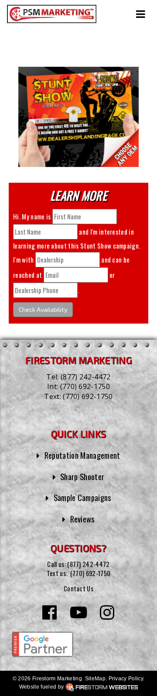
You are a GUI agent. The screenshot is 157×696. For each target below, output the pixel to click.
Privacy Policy (126, 679)
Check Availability (43, 309)
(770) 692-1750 (85, 386)
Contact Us (78, 588)
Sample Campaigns (82, 497)
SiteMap (95, 679)
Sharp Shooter (82, 476)
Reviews (82, 519)
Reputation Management (82, 455)
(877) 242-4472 (85, 377)
